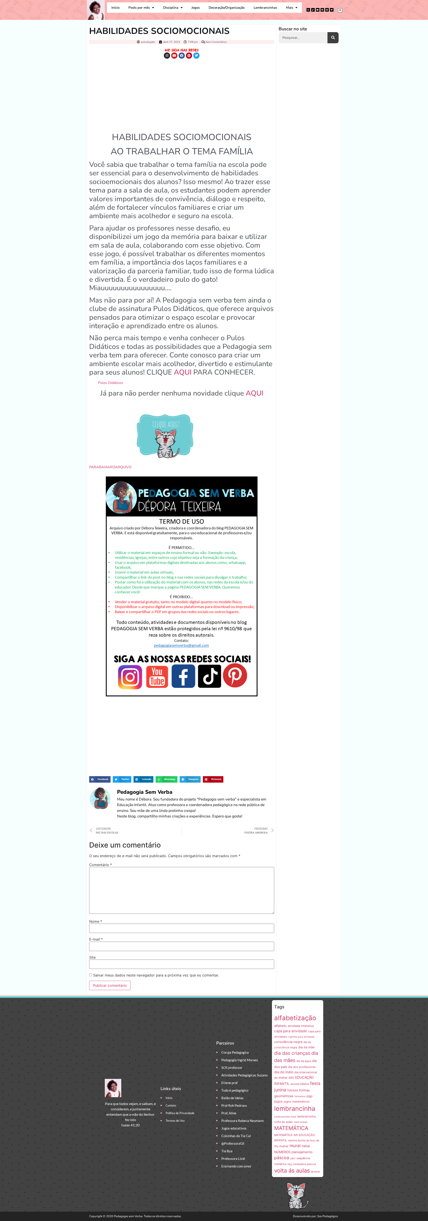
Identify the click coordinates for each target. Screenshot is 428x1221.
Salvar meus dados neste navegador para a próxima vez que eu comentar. (156, 975)
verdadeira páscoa (304, 1164)
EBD (291, 1077)
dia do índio (283, 1072)
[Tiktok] (313, 10)
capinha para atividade (301, 1036)
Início (115, 7)
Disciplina (170, 7)
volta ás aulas (292, 1170)
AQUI (182, 372)
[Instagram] (308, 10)
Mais (289, 7)
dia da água (303, 1061)
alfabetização (295, 1018)
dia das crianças (292, 1053)
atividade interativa (301, 1026)
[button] (340, 10)
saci (292, 1158)
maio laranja (300, 1122)
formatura (299, 1096)
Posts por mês (139, 7)
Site (92, 957)
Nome (95, 921)
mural (295, 1145)
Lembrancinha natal (285, 1116)
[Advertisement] (181, 94)
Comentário (100, 865)
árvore (315, 1171)
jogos (278, 1101)
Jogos (195, 7)
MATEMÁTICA (291, 1128)
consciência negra (288, 1042)
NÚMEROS (282, 1152)
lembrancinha (294, 1108)
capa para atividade (290, 1031)
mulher (283, 1146)
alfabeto (280, 1026)
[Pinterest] (327, 10)
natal (306, 1146)
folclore (292, 1090)
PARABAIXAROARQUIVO (110, 467)
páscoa (281, 1157)
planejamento (302, 1152)
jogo (310, 1096)
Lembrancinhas (265, 7)
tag (290, 1164)
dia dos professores (302, 1067)
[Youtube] (317, 10)
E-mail (96, 939)
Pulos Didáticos (110, 382)
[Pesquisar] (333, 37)
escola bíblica (300, 1084)
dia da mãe (306, 1047)
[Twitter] (331, 10)
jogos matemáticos (297, 1101)
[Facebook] (322, 10)
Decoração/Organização (227, 7)
